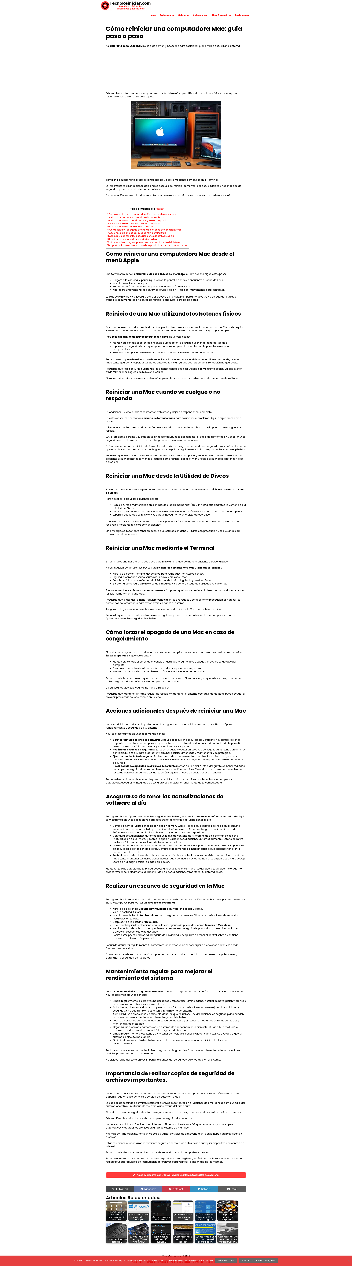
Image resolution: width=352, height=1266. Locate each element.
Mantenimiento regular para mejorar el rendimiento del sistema (144, 242)
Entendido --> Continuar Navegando (258, 1260)
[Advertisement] (176, 70)
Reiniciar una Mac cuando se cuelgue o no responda (137, 220)
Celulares (183, 15)
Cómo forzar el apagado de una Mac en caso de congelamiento (144, 229)
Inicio (153, 15)
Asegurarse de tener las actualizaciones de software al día (140, 236)
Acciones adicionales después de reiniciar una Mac (136, 233)
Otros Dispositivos (221, 15)
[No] (348, 1260)
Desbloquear (242, 15)
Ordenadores (167, 15)
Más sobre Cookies (226, 1260)
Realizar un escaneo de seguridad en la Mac (132, 239)
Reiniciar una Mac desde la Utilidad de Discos (133, 223)
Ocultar (160, 209)
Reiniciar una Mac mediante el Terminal (130, 226)
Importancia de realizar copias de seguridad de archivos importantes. (147, 245)
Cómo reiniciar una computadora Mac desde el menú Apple (141, 214)
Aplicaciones (200, 15)
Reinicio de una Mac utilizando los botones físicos (135, 217)
